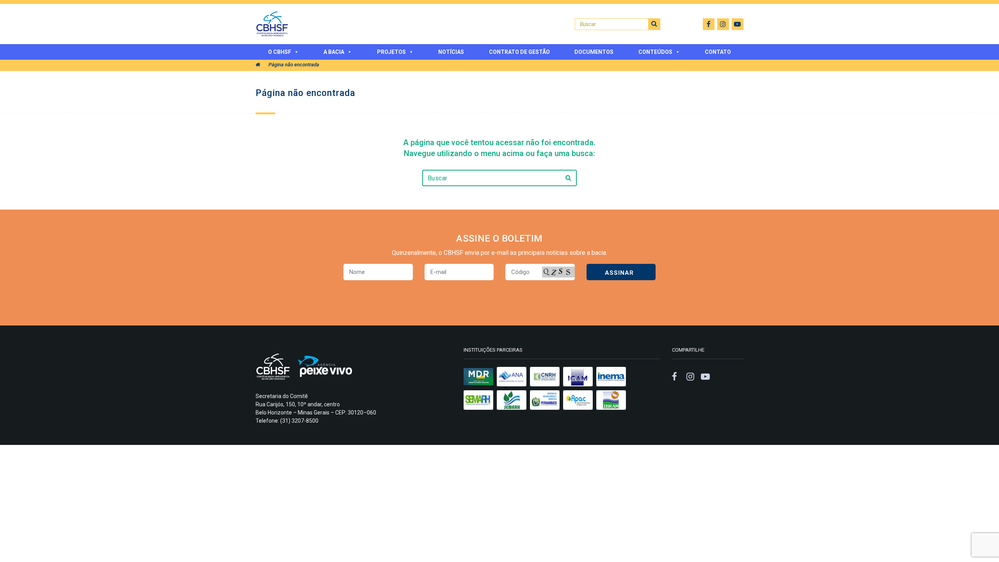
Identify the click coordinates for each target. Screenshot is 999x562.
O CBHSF (279, 52)
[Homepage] (258, 65)
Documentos (593, 52)
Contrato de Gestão (519, 52)
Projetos (391, 52)
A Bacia (334, 52)
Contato (718, 52)
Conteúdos (655, 52)
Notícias (451, 52)
